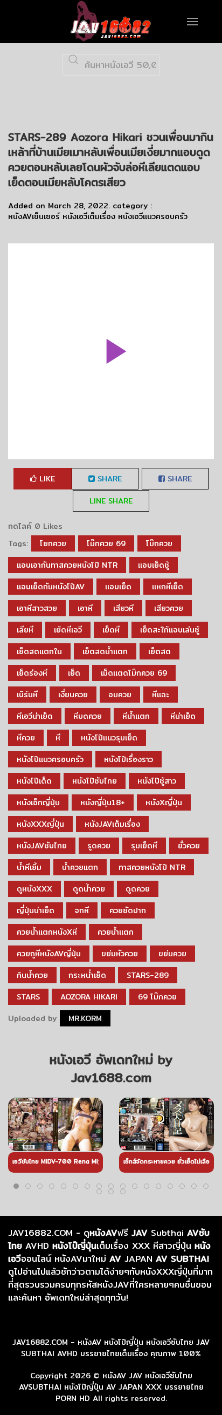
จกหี (82, 910)
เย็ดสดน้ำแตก (105, 651)
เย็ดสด (159, 651)
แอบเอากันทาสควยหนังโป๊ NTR (67, 565)
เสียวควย (168, 608)
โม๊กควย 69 (106, 543)
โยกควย (53, 543)
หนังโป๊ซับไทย (94, 781)
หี (58, 738)
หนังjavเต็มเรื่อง (112, 824)
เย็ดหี (111, 630)
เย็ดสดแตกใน (39, 651)
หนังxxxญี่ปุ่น (40, 824)
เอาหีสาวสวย (37, 608)
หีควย (26, 738)
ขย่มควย (172, 954)
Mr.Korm (85, 1018)
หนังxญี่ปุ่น (163, 802)
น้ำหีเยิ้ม (29, 867)
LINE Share (111, 501)
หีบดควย (87, 716)
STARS (28, 997)
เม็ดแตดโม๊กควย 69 (134, 673)
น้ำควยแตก (80, 867)
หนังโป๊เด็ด (34, 781)
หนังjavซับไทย (42, 846)
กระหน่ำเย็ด (87, 975)
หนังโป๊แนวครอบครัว (50, 759)
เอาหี (85, 608)
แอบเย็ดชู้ (153, 565)
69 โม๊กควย (157, 997)
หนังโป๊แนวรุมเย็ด (109, 738)
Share (108, 479)
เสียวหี (123, 608)
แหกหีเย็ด (167, 587)
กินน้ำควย (32, 975)
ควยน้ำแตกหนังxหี (47, 932)
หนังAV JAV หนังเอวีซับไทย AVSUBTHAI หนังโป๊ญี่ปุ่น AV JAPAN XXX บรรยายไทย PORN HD (111, 1387)
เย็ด (74, 673)
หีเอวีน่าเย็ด (35, 716)
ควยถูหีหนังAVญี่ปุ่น (49, 954)
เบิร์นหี (27, 694)
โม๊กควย (159, 543)
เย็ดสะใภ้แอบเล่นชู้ (169, 630)
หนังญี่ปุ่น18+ (102, 802)
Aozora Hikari (88, 997)
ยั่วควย (189, 846)
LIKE (46, 479)
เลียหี (25, 630)
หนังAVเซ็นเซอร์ (34, 216)
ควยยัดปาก (127, 910)
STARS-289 (148, 975)
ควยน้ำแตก (116, 932)
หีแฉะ (160, 694)
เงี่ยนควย (73, 694)
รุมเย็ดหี (144, 846)
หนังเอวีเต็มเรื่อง (89, 216)
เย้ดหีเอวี (68, 630)
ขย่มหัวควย (119, 954)
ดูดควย (138, 889)
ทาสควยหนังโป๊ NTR (152, 867)
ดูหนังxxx (34, 889)
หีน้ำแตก (136, 716)
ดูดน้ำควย (89, 889)
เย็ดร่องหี (32, 673)
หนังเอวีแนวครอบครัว (153, 216)
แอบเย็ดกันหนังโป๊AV (51, 587)
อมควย (119, 694)
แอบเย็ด (118, 587)
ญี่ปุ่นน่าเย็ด (35, 910)
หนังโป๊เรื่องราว (128, 759)
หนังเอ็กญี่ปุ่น (38, 802)
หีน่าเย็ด (183, 716)
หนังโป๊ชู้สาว (156, 781)
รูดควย (98, 846)
